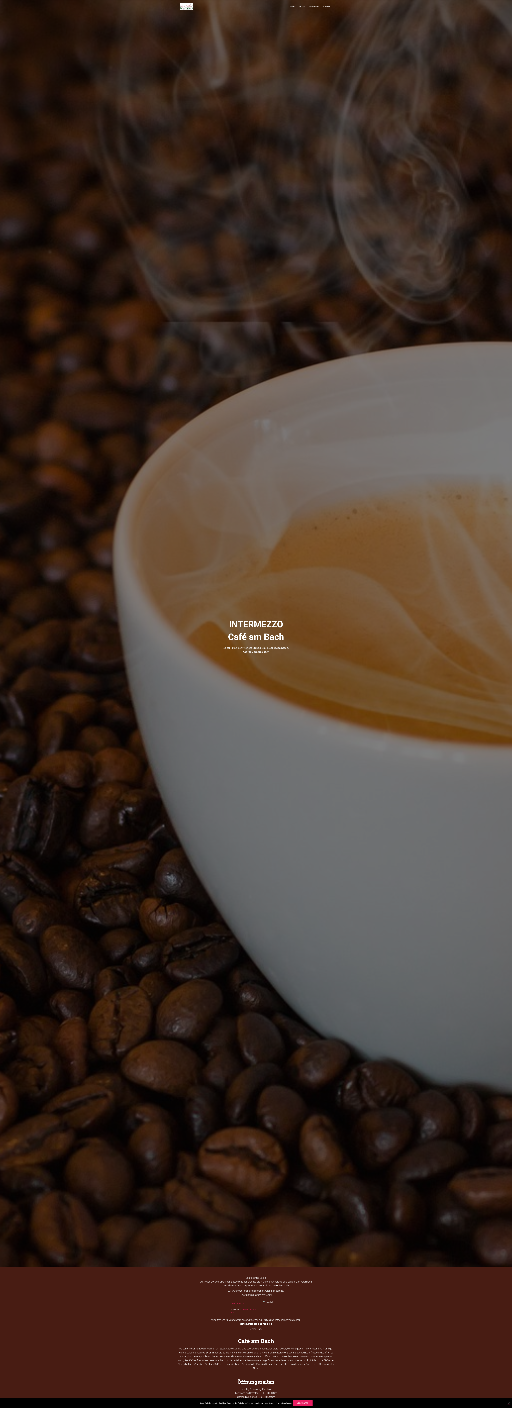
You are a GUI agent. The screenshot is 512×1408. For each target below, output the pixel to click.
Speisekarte (314, 7)
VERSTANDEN (303, 1403)
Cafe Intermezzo (237, 1303)
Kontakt (326, 7)
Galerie (302, 7)
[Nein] (508, 1403)
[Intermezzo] (186, 6)
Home (292, 7)
